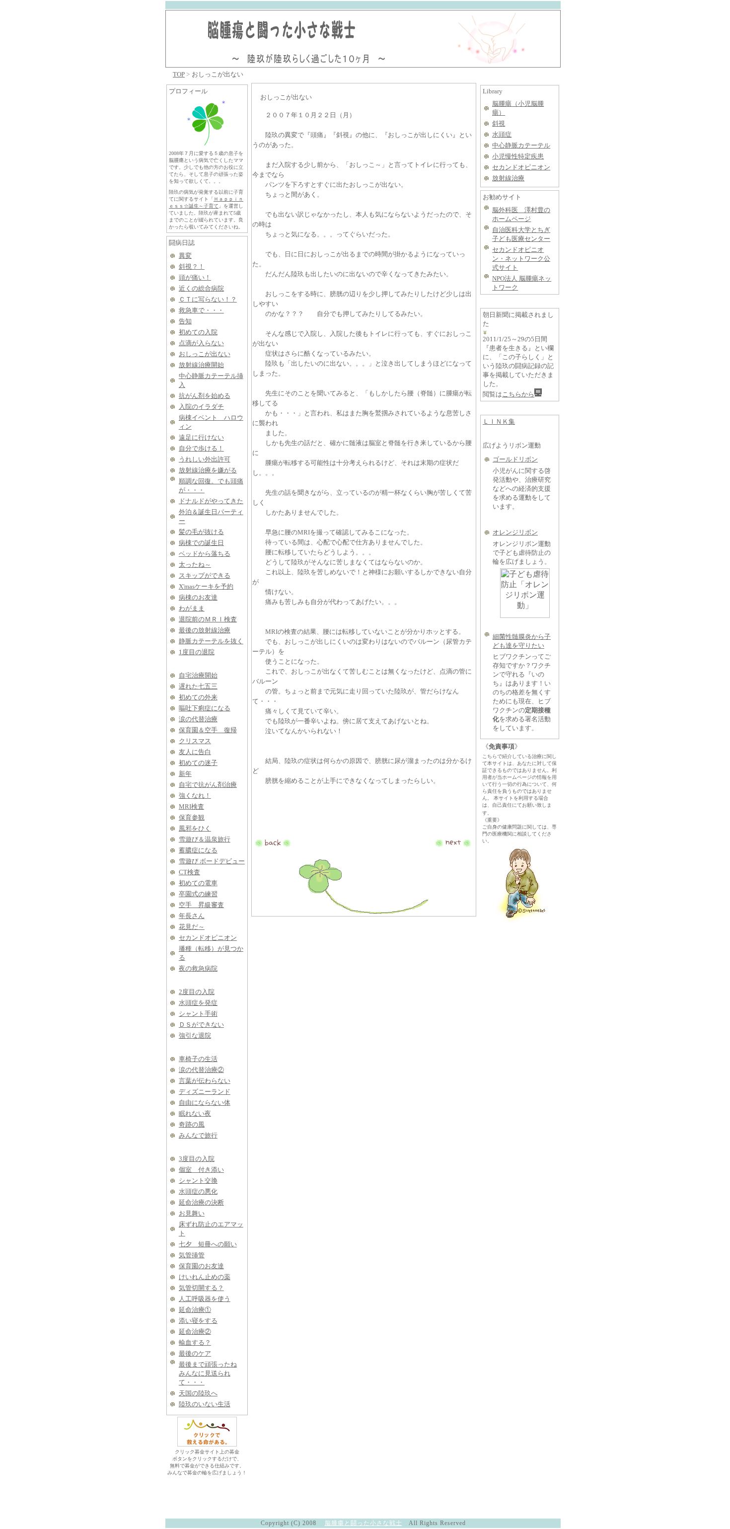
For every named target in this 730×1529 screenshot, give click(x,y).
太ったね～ (195, 564)
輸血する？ (195, 1342)
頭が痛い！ (195, 277)
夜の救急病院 (198, 968)
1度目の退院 (197, 652)
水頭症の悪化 (198, 1191)
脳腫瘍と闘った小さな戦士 (363, 1523)
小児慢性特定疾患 (518, 156)
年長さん (192, 915)
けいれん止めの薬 (204, 1277)
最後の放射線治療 (204, 630)
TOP (179, 74)
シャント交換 (198, 1180)
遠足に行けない (201, 437)
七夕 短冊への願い (208, 1244)
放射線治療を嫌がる (208, 470)
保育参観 (192, 817)
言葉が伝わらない (204, 1080)
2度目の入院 (197, 991)
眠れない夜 (195, 1113)
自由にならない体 (204, 1102)
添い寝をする (198, 1320)
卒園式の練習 (198, 894)
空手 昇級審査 (201, 905)
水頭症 (501, 134)
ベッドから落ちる (204, 553)
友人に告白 (195, 752)
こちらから (518, 394)
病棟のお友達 (198, 597)
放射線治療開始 (201, 365)
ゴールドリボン (515, 459)
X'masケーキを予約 (206, 586)
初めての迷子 (198, 762)
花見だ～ (192, 926)
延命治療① (195, 1309)
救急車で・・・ (201, 310)
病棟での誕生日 (201, 542)
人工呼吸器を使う (204, 1298)
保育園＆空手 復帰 (208, 730)
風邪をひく (195, 828)
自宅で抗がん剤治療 (208, 784)
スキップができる (204, 575)
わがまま (192, 608)
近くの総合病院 (201, 288)
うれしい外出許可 (204, 459)
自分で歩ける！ (201, 448)
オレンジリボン (515, 532)
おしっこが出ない (204, 354)
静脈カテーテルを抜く (211, 641)
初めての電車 (198, 883)
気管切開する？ (201, 1288)
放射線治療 (508, 178)
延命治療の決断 (201, 1202)
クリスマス (195, 741)
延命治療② (195, 1331)
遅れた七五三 (198, 686)
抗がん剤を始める (204, 395)
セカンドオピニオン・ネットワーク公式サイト (521, 258)
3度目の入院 (197, 1158)
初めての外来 (198, 697)
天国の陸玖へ (198, 1393)
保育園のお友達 (201, 1266)
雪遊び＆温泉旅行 (204, 839)
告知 (185, 321)
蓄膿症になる (198, 850)
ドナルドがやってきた (211, 501)
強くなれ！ (195, 795)
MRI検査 (191, 806)
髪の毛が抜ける (201, 531)
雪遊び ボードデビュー (212, 861)
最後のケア (195, 1353)
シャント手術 (198, 1013)
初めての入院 (198, 332)
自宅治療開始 (198, 675)
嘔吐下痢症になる (204, 708)
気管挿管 (192, 1255)
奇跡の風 (192, 1124)
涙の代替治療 (198, 719)
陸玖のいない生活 (204, 1404)
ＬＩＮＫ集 (499, 421)
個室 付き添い (201, 1169)
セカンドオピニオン (208, 937)
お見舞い (192, 1213)
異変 (185, 255)
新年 (185, 773)
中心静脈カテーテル (521, 145)
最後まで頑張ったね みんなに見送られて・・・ (208, 1373)
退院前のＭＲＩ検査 (208, 619)
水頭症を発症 (198, 1002)
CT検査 (189, 872)
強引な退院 (195, 1035)
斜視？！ (192, 266)
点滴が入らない (201, 343)
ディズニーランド (204, 1091)
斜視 (498, 123)
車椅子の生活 (198, 1059)
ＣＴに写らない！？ (208, 299)
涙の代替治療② (201, 1069)
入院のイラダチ (201, 406)
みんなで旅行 (198, 1135)
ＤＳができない (201, 1024)
